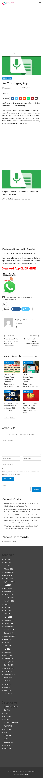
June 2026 (7, 562)
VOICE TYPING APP (27, 297)
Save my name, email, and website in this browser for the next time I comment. (20, 473)
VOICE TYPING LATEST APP (9, 300)
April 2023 (7, 652)
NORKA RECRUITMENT (11, 723)
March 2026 (8, 566)
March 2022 (8, 694)
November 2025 (9, 575)
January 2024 (8, 623)
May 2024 (7, 614)
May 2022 (7, 687)
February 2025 (9, 591)
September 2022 (9, 674)
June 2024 (7, 610)
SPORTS (7, 391)
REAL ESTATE (8, 729)
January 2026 (8, 572)
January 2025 (8, 594)
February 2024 (9, 620)
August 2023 (8, 639)
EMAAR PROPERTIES (11, 707)
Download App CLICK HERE (19, 268)
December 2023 (9, 626)
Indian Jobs (7, 716)
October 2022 (8, 671)
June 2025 (7, 585)
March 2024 (8, 617)
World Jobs (7, 748)
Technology (6, 78)
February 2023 (9, 658)
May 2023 (7, 649)
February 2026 (9, 569)
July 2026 (7, 559)
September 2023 (9, 636)
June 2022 (7, 684)
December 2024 (9, 598)
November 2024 (9, 601)
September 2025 (9, 582)
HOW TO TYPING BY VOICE (13, 297)
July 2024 (7, 607)
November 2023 (9, 630)
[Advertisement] (21, 28)
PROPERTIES (8, 726)
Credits (26, 774)
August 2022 (8, 678)
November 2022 (9, 668)
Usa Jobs (7, 745)
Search (4, 485)
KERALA (6, 719)
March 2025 (8, 588)
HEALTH (6, 713)
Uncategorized (8, 742)
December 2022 (9, 665)
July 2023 (7, 642)
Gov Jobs (7, 710)
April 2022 (7, 690)
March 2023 (8, 655)
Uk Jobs (6, 739)
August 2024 (8, 604)
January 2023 (8, 662)
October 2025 (8, 578)
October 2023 (8, 633)
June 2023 (7, 646)
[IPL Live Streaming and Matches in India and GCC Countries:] (12, 395)
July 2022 (7, 681)
